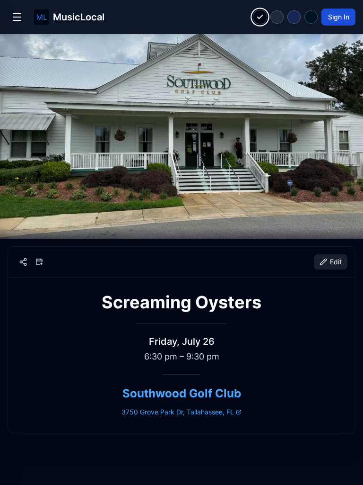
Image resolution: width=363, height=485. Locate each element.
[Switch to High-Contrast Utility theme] (311, 17)
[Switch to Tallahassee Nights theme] (294, 17)
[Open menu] (17, 17)
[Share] (23, 261)
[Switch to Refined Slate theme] (277, 17)
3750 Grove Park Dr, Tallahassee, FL (177, 412)
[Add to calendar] (39, 262)
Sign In (338, 17)
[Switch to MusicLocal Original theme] (260, 17)
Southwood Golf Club (181, 393)
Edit (336, 262)
